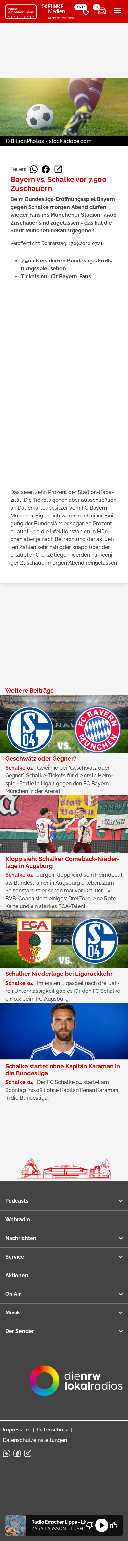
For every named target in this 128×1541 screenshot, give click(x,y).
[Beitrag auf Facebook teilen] (46, 169)
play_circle (102, 1525)
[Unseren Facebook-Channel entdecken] (17, 1453)
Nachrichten (20, 1238)
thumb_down (90, 1525)
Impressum (17, 1430)
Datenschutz (52, 1430)
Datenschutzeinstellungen (35, 1440)
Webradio (17, 1219)
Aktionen (16, 1275)
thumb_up (113, 1525)
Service (14, 1257)
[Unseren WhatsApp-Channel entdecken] (7, 1453)
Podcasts (16, 1201)
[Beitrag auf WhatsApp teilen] (34, 169)
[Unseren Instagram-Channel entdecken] (28, 1453)
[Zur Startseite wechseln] (21, 12)
